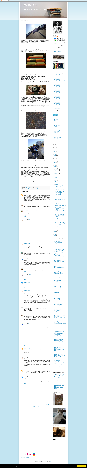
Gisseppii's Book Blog (57, 299)
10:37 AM (29, 376)
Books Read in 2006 (57, 85)
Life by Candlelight (57, 310)
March (56, 181)
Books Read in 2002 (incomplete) (59, 80)
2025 (55, 147)
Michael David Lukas (57, 137)
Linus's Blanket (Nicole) (57, 311)
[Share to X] (35, 187)
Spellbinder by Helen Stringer (59, 198)
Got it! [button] (81, 466)
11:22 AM (29, 243)
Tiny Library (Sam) (57, 360)
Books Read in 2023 (57, 105)
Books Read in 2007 (57, 86)
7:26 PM (29, 323)
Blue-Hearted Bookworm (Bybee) (59, 267)
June (56, 177)
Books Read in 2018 (57, 99)
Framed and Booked (57, 298)
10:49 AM (35, 210)
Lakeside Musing (56, 306)
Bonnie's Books (56, 268)
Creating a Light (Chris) (57, 377)
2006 (55, 234)
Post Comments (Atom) (29, 408)
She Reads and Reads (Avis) (58, 339)
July (55, 176)
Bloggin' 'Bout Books (57, 266)
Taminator (25, 282)
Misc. (29, 188)
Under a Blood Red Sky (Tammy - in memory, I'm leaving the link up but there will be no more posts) (59, 367)
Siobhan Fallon (56, 142)
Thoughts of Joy (56, 357)
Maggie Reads (56, 316)
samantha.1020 (26, 252)
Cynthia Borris (56, 124)
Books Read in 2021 (57, 103)
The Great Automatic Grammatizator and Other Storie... (59, 208)
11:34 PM (28, 194)
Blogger (51, 461)
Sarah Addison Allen (57, 139)
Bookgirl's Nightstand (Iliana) (58, 273)
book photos (26, 188)
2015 (55, 161)
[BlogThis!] (34, 187)
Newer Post (23, 404)
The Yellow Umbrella (57, 388)
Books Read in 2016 (57, 97)
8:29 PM (29, 290)
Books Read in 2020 (57, 102)
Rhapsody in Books (57, 334)
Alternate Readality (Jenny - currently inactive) (58, 255)
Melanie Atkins (56, 136)
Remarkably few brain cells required (35, 188)
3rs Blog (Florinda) (57, 241)
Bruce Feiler (56, 121)
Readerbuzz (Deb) (57, 330)
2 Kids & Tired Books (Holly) (58, 240)
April (56, 180)
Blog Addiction (56, 265)
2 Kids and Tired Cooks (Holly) (59, 374)
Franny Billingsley (57, 125)
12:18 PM (30, 357)
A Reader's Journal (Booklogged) (59, 249)
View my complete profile (57, 51)
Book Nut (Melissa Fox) (57, 272)
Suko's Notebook (56, 346)
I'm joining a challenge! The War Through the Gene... (60, 186)
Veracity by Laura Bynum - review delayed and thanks (60, 212)
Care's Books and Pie (57, 282)
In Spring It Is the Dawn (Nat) (58, 303)
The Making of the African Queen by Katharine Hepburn (60, 196)
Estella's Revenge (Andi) (58, 294)
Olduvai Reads (56, 322)
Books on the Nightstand (58, 279)
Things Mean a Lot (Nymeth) (58, 356)
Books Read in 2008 (57, 87)
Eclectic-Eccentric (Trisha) (58, 293)
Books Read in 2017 (57, 98)
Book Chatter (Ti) (56, 271)
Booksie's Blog (56, 281)
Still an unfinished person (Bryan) (59, 341)
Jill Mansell (55, 126)
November (57, 170)
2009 (55, 230)
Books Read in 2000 (57, 78)
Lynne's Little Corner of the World (59, 315)
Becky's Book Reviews (57, 260)
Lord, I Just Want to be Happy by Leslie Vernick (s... (60, 194)
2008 (55, 231)
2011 (55, 166)
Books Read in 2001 (57, 79)
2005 (55, 235)
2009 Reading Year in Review (59, 222)
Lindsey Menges (56, 131)
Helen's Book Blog (57, 300)
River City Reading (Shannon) (58, 335)
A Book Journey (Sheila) (58, 242)
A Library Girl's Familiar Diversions (59, 248)
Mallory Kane (56, 133)
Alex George (56, 119)
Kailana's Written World (57, 305)
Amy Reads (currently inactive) (59, 256)
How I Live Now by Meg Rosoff (60, 187)
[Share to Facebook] (36, 187)
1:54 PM (30, 268)
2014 (55, 162)
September (57, 173)
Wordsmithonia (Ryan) (57, 368)
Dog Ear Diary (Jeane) (57, 291)
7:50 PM (28, 282)
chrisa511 (25, 194)
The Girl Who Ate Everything (58, 387)
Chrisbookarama (56, 285)
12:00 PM (30, 252)
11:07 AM (28, 348)
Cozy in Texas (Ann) (57, 288)
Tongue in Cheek (56, 361)
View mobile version (36, 406)
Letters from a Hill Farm (58, 309)
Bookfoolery (29, 5)
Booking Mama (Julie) (57, 274)
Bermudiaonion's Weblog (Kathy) (59, 261)
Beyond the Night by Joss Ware (60, 210)
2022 (55, 151)
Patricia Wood (56, 138)
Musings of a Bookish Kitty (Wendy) (59, 317)
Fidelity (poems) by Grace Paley (60, 199)
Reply (25, 201)
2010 (55, 168)
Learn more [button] (32, 466)
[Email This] (33, 187)
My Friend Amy (56, 318)
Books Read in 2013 (57, 93)
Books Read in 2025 (57, 108)
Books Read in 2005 (57, 84)
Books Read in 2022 (57, 104)
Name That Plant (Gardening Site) (59, 384)
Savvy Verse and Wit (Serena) (59, 338)
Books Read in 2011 (57, 91)
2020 (55, 154)
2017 (55, 158)
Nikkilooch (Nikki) (56, 321)
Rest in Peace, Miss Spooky (59, 214)
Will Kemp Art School (57, 389)
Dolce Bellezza (56, 292)
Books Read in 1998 (57, 75)
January (56, 184)
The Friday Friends (57, 350)
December (57, 169)
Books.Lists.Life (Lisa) (57, 280)
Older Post (48, 404)
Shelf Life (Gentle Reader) (58, 340)
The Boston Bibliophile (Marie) (59, 349)
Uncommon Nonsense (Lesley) (59, 364)
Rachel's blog (56, 326)
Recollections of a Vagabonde (58, 333)
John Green (56, 127)
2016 (55, 159)
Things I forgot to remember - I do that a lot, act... (60, 203)
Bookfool (25, 219)
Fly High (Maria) (56, 297)
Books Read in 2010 (57, 90)
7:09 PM (29, 274)
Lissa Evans (56, 132)
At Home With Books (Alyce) (58, 259)
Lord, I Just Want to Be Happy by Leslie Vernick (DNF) (60, 192)
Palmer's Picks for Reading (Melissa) (60, 323)
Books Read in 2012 (57, 92)
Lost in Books (56, 312)
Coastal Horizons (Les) (57, 286)
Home (36, 404)
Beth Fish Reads (56, 262)
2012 (55, 165)
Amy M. (25, 348)
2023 (55, 150)
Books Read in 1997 (57, 74)
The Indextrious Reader (58, 351)
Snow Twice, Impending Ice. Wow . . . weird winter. (60, 224)
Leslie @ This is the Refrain (28, 210)
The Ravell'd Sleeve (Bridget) (58, 354)
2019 (55, 155)
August (56, 174)
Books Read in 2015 (57, 96)
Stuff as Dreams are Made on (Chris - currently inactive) (60, 343)
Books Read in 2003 (57, 81)
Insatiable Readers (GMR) (58, 304)
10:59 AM (29, 219)
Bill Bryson (55, 120)
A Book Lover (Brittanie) (58, 243)
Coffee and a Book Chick (58, 287)
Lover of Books (26, 268)
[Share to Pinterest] (37, 187)
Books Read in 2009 (58, 228)
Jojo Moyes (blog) (57, 130)
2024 (55, 148)
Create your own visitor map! (26, 457)
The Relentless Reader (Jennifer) (59, 355)
